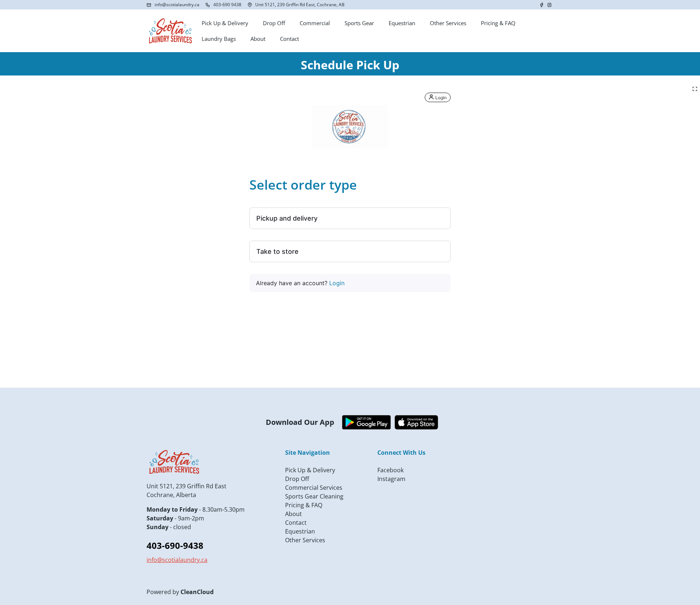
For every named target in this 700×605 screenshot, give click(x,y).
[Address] (249, 4)
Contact (296, 523)
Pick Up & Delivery (310, 470)
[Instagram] (549, 5)
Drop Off (297, 479)
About (293, 514)
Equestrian (300, 531)
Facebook (390, 470)
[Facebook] (542, 5)
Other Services (305, 540)
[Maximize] (695, 89)
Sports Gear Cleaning (314, 496)
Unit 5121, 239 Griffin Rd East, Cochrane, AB (300, 4)
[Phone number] (207, 4)
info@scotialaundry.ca (177, 4)
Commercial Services (313, 488)
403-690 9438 (227, 4)
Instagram (391, 479)
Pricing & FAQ (303, 505)
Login (337, 283)
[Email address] (149, 4)
